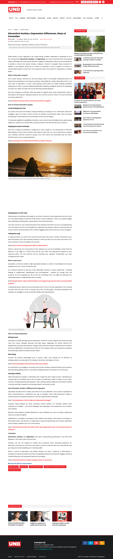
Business (22, 18)
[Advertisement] (40, 194)
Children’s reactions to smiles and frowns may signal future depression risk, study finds (38, 526)
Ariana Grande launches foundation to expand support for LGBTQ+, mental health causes (17, 526)
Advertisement (32, 557)
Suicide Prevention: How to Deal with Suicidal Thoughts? (31, 101)
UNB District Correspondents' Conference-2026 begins (92, 112)
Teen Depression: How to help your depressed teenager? (31, 400)
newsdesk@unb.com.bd (43, 549)
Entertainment (31, 18)
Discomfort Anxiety (36, 466)
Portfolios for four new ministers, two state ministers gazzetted (87, 101)
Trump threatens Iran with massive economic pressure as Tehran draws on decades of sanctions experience (93, 125)
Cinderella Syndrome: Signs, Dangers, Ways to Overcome (32, 460)
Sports (11, 18)
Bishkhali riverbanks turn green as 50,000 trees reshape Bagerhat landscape (88, 54)
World (49, 18)
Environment (77, 18)
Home (9, 29)
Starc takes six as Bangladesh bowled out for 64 (92, 118)
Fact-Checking (88, 18)
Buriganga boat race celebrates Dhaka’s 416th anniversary (93, 65)
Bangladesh (41, 18)
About (10, 557)
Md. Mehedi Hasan (46, 39)
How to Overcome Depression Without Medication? (30, 245)
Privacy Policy (19, 557)
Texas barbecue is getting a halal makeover (93, 71)
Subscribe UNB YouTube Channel (20, 463)
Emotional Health (14, 469)
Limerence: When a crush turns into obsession (60, 524)
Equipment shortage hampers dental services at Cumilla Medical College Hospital (93, 106)
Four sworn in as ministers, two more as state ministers (92, 131)
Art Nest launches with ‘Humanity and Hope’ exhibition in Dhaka (93, 59)
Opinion (62, 18)
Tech (16, 18)
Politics (68, 18)
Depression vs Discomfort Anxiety (55, 466)
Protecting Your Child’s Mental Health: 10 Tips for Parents (32, 141)
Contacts (42, 557)
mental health (13, 466)
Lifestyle (55, 18)
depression (23, 466)
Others (96, 18)
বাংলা (77, 2)
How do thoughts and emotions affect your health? (30, 364)
